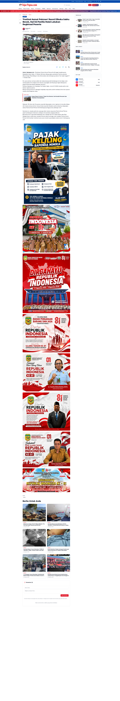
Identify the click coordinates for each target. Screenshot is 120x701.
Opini (66, 8)
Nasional (49, 8)
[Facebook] (95, 1)
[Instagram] (99, 1)
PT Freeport (37, 8)
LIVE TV (95, 5)
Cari (90, 5)
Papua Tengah (26, 8)
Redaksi (73, 1)
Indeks (85, 1)
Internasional (55, 8)
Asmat (24, 497)
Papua (32, 8)
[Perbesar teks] (20, 19)
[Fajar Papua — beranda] (28, 5)
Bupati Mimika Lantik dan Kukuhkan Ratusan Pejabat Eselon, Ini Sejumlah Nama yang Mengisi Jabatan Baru (56, 11)
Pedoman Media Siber (79, 1)
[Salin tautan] (69, 67)
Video (73, 8)
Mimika (20, 8)
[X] (97, 1)
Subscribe (98, 85)
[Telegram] (63, 67)
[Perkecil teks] (20, 17)
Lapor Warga (89, 1)
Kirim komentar (65, 595)
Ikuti (99, 79)
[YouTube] (101, 1)
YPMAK (43, 8)
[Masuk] (100, 5)
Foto (70, 8)
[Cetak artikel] (20, 23)
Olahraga (61, 8)
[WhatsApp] (60, 67)
